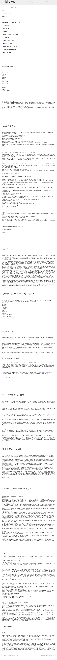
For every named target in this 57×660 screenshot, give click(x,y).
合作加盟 (46, 2)
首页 (23, 2)
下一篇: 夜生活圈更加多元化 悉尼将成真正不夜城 (47, 655)
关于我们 (31, 2)
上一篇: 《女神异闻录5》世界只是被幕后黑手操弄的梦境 (11, 655)
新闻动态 (38, 2)
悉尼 (46, 456)
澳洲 (4, 43)
